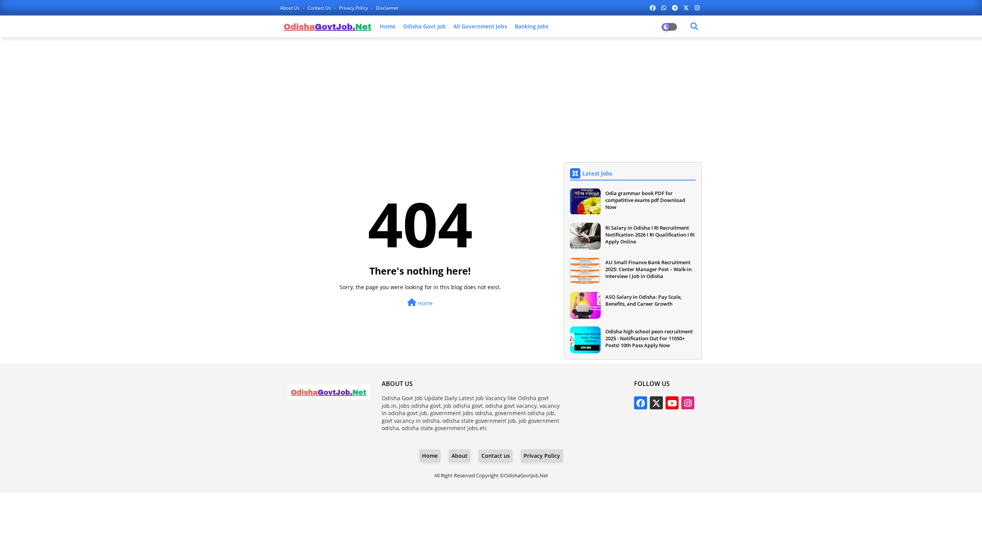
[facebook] (652, 7)
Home (387, 26)
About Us (290, 8)
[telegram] (675, 7)
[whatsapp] (664, 7)
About (459, 455)
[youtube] (672, 402)
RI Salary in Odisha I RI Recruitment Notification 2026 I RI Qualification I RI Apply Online (650, 234)
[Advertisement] (491, 98)
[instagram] (697, 7)
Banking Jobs (532, 26)
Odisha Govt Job (424, 26)
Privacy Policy (354, 8)
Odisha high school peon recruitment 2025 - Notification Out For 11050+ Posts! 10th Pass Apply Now (649, 338)
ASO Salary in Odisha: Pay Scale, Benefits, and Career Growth (643, 300)
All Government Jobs (480, 26)
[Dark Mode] (694, 26)
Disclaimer (387, 8)
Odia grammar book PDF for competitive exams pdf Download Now (645, 200)
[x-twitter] (686, 7)
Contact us (320, 8)
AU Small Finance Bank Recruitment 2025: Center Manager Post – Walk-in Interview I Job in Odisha (648, 269)
